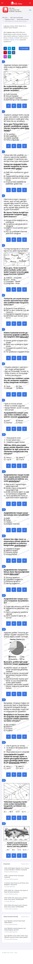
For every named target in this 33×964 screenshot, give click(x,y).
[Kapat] (1, 9)
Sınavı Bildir (24, 48)
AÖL (5, 953)
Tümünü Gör (24, 864)
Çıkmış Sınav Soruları (23, 19)
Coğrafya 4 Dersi (9, 19)
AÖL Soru (5, 17)
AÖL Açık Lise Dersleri (16, 17)
